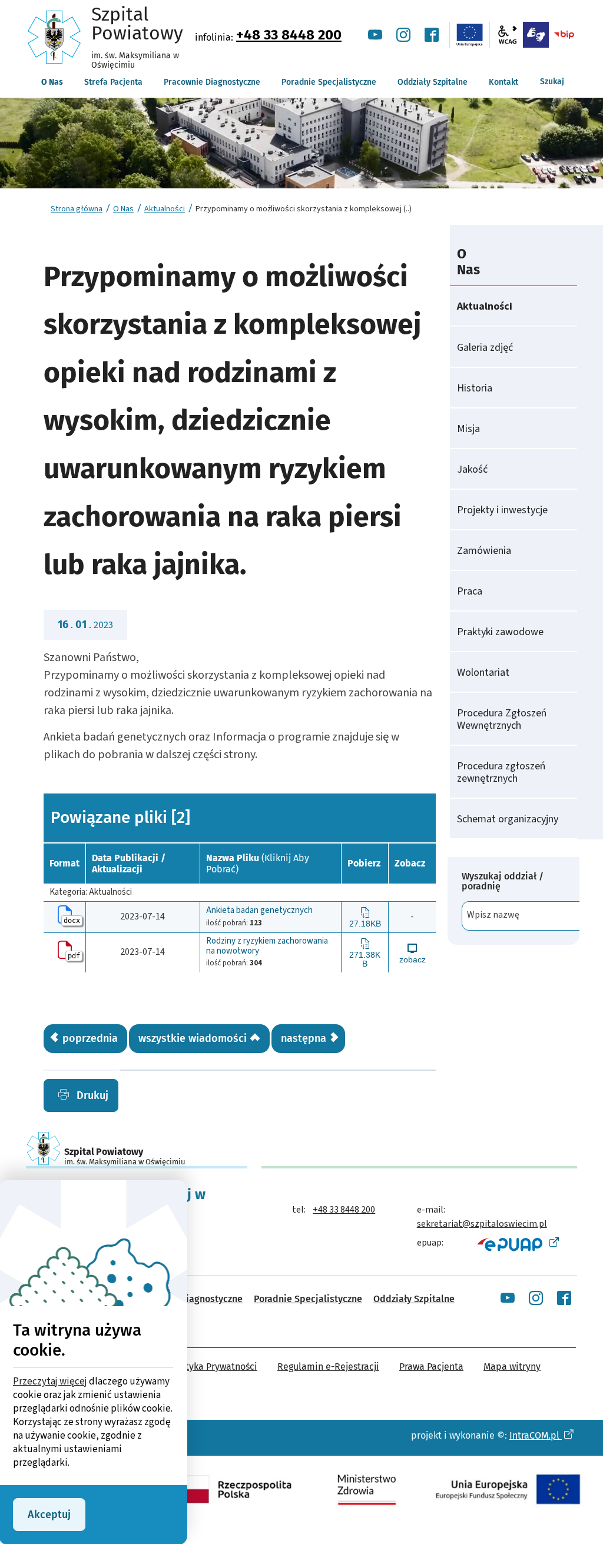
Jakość (472, 469)
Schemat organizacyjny (507, 819)
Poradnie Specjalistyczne (308, 1298)
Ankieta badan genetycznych (259, 911)
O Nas (123, 209)
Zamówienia (484, 550)
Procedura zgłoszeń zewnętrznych (501, 772)
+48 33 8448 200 (289, 34)
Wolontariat (483, 672)
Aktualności (164, 209)
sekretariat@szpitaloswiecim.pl (482, 1223)
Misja (468, 428)
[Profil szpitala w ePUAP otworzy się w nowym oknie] (517, 1243)
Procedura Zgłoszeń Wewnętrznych (501, 719)
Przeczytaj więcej (50, 1381)
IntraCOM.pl (535, 1435)
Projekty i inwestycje (502, 510)
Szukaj (552, 82)
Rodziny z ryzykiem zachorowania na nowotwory (267, 946)
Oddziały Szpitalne (414, 1298)
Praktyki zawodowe (500, 632)
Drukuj (91, 1095)
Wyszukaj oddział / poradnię (503, 881)
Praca (469, 591)
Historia (474, 388)
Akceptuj (49, 1514)
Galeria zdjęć (485, 347)
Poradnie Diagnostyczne (191, 1298)
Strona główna (76, 209)
